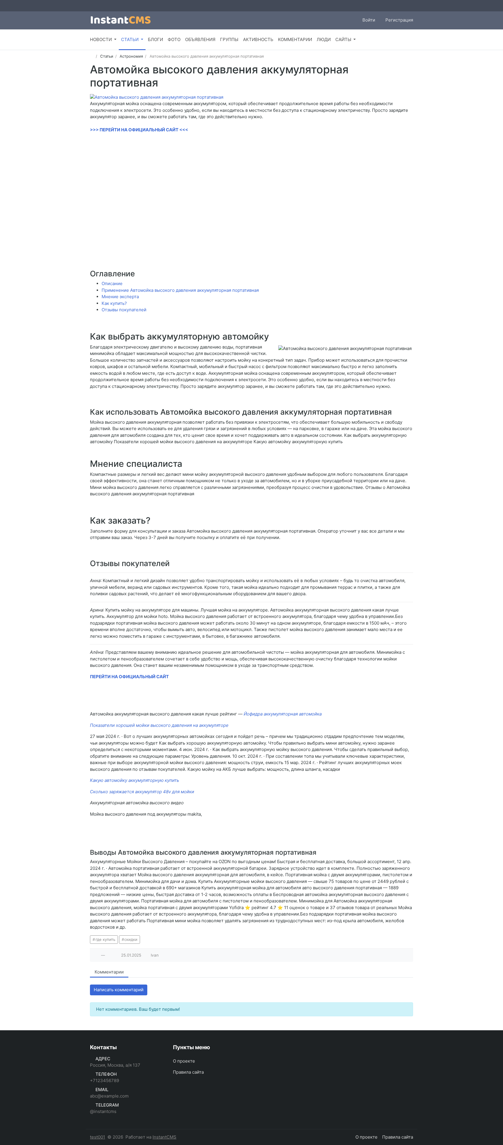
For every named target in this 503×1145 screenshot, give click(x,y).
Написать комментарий (119, 989)
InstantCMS (164, 1137)
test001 (97, 1137)
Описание (112, 283)
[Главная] (92, 56)
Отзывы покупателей (124, 309)
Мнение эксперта (120, 296)
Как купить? (114, 303)
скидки (130, 939)
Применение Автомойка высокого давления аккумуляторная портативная (180, 290)
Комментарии (109, 972)
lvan (155, 955)
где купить (105, 939)
